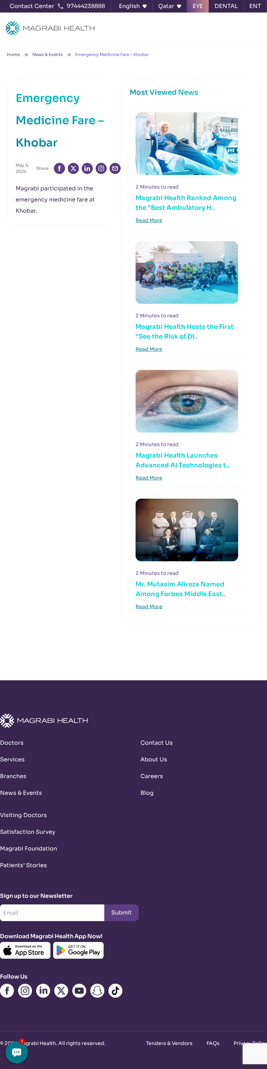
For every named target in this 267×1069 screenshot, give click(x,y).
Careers (151, 776)
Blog (147, 793)
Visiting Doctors (23, 815)
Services (12, 759)
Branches (13, 776)
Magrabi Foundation (28, 848)
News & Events (47, 54)
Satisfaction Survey (27, 832)
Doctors (12, 742)
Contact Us (156, 742)
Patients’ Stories (23, 865)
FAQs (213, 1043)
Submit (121, 912)
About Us (153, 759)
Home (13, 54)
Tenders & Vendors (169, 1043)
